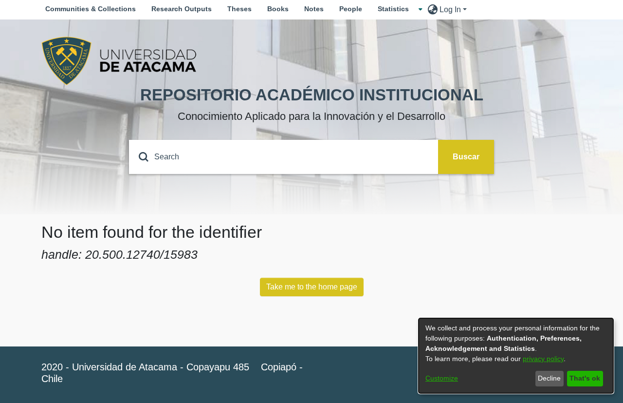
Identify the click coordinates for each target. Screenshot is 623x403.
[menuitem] (396, 9)
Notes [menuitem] (314, 9)
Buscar (466, 157)
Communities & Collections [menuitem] (90, 9)
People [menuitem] (350, 9)
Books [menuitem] (278, 9)
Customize (441, 378)
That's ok (584, 378)
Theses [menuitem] (239, 9)
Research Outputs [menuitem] (181, 9)
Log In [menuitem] (450, 9)
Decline (549, 378)
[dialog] (516, 355)
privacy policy (543, 359)
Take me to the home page (311, 287)
